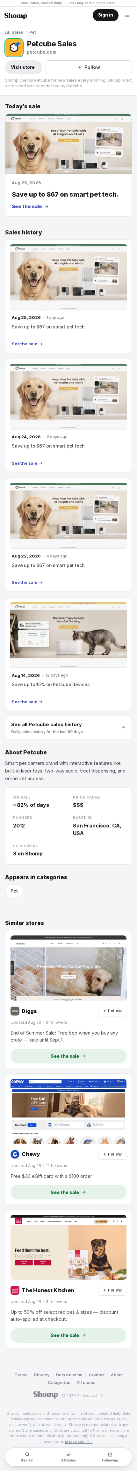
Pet (32, 32)
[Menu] (127, 15)
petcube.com (41, 52)
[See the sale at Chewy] (68, 1139)
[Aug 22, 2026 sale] (68, 534)
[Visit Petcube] (14, 48)
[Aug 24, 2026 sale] (68, 415)
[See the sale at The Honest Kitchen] (68, 1279)
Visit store (23, 67)
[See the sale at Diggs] (68, 999)
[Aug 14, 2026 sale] (68, 654)
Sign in (105, 14)
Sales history (23, 232)
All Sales (14, 32)
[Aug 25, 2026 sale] (68, 296)
